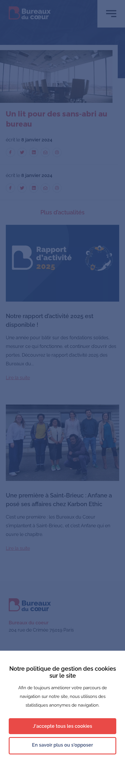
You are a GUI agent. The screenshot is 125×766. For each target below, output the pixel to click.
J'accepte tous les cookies (62, 726)
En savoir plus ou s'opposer (62, 745)
